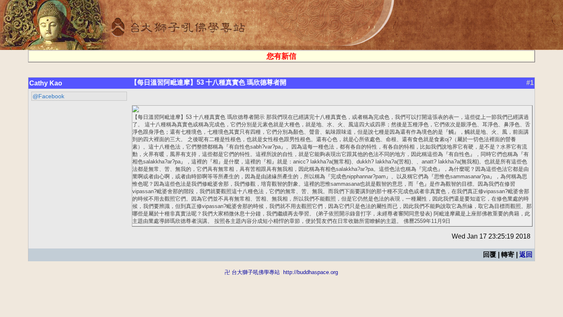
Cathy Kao (45, 83)
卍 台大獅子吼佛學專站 (252, 272)
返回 (526, 254)
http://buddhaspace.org (310, 272)
